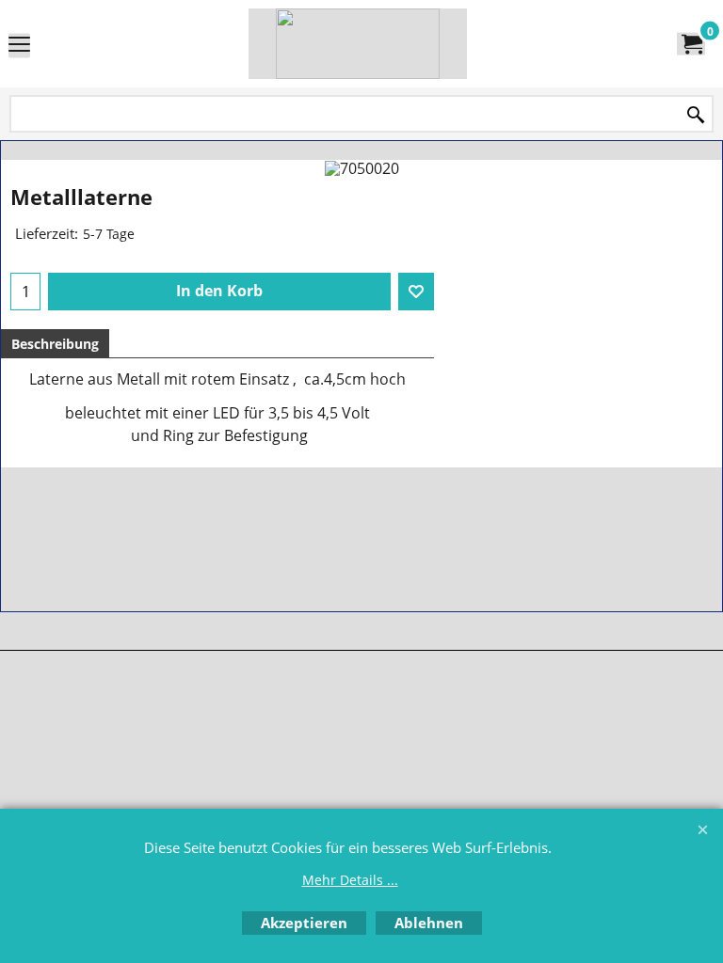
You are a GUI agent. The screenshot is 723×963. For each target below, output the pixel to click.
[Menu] (19, 45)
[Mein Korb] (691, 44)
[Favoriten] (416, 291)
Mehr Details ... (350, 880)
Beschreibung (55, 344)
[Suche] (695, 115)
